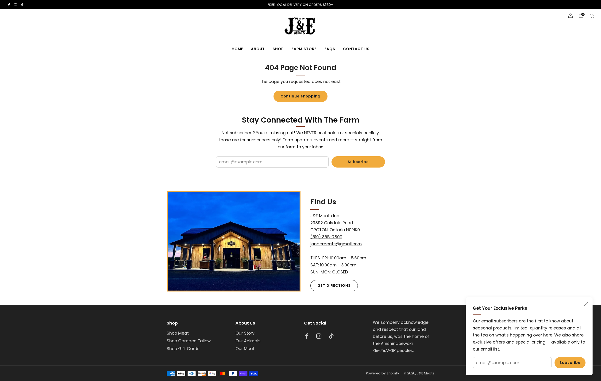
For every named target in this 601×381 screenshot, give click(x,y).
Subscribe (570, 362)
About (258, 48)
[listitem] (300, 4)
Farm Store (304, 48)
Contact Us (356, 48)
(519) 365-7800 (326, 237)
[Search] (591, 15)
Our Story (244, 333)
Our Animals (248, 341)
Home (237, 48)
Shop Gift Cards (183, 348)
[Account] (570, 15)
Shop (278, 48)
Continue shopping (300, 96)
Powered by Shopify (382, 373)
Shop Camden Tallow (189, 341)
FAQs (329, 48)
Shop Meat (178, 333)
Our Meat (244, 348)
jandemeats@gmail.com (336, 244)
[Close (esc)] (586, 303)
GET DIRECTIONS (334, 285)
